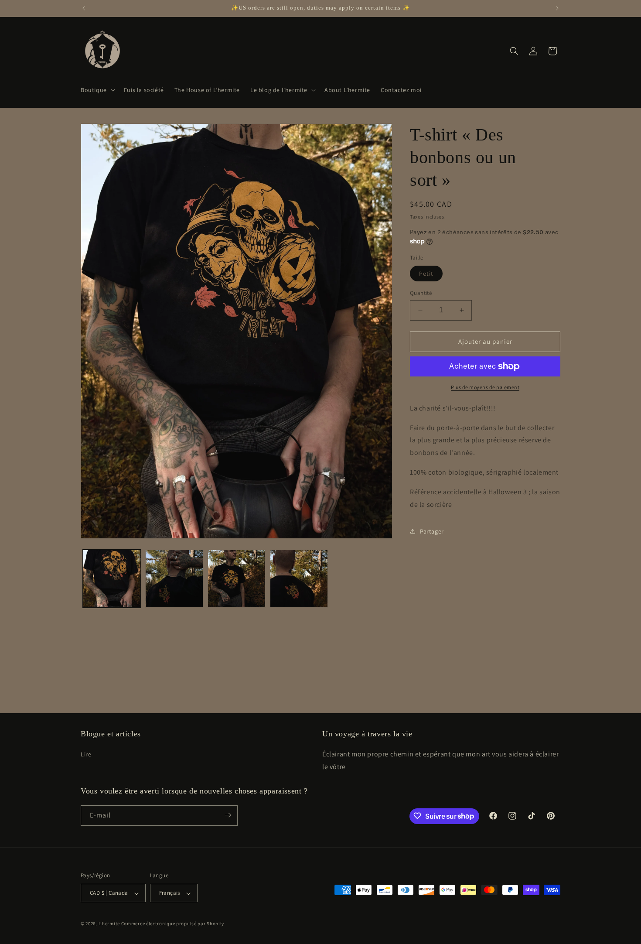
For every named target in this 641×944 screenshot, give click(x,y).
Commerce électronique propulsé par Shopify (172, 924)
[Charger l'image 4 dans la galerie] (299, 579)
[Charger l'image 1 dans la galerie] (112, 579)
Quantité (421, 293)
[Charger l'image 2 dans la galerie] (174, 579)
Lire (86, 754)
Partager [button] (432, 531)
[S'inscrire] (227, 815)
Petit (426, 273)
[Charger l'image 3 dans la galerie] (237, 579)
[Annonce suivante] (557, 8)
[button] (97, 90)
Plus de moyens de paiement (485, 387)
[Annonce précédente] (83, 8)
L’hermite (109, 924)
